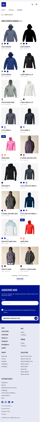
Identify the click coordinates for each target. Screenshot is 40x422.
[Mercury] (2, 99)
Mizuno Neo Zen (26, 359)
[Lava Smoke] (27, 183)
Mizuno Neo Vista (26, 356)
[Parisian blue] (5, 239)
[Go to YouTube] (12, 402)
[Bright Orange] (5, 155)
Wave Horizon (25, 374)
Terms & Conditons (6, 406)
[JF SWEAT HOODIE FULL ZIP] (29, 61)
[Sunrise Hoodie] (10, 144)
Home (3, 10)
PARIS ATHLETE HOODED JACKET (8, 241)
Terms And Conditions (8, 393)
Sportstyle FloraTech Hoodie (28, 269)
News (2, 328)
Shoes (22, 332)
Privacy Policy (5, 395)
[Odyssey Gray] (5, 127)
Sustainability (5, 345)
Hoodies (19, 10)
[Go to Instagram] (6, 402)
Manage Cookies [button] (5, 411)
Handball (4, 366)
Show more (20, 279)
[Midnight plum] (24, 155)
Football (3, 361)
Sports (3, 352)
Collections (24, 352)
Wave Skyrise (25, 372)
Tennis (3, 359)
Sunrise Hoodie (5, 158)
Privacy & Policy (5, 408)
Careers (3, 348)
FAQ (2, 398)
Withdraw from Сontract (9, 388)
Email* (3, 299)
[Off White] (21, 72)
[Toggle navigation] (36, 4)
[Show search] (32, 4)
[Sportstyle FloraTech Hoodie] (29, 256)
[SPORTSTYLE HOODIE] (10, 256)
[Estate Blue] (21, 183)
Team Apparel (5, 331)
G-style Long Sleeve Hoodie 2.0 (28, 186)
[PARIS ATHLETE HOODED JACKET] (10, 228)
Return (3, 385)
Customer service (6, 379)
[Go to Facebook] (2, 402)
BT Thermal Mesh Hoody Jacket (28, 158)
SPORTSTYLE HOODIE (6, 269)
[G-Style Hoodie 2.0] (10, 117)
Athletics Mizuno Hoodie (7, 102)
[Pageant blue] (2, 239)
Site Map (3, 414)
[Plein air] (8, 239)
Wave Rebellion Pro (27, 361)
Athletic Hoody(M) (6, 47)
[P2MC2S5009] (2, 183)
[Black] (24, 72)
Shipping (4, 390)
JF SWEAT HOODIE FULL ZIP (26, 75)
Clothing (11, 10)
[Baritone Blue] (2, 127)
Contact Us (4, 338)
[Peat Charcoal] (21, 266)
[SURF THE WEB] (8, 44)
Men (22, 329)
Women (23, 339)
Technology (4, 341)
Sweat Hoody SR (5, 186)
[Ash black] (21, 155)
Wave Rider (24, 366)
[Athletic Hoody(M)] (10, 33)
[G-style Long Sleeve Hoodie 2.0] (29, 172)
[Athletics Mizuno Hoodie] (10, 89)
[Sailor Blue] (24, 183)
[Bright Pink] (2, 155)
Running (4, 356)
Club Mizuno (4, 335)
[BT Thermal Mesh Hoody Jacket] (29, 144)
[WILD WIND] (2, 44)
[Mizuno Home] (3, 4)
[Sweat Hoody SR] (10, 172)
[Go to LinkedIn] (9, 402)
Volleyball (4, 364)
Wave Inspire (25, 364)
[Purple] (2, 266)
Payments (4, 382)
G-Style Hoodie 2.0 (6, 130)
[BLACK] (5, 44)
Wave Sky (24, 369)
